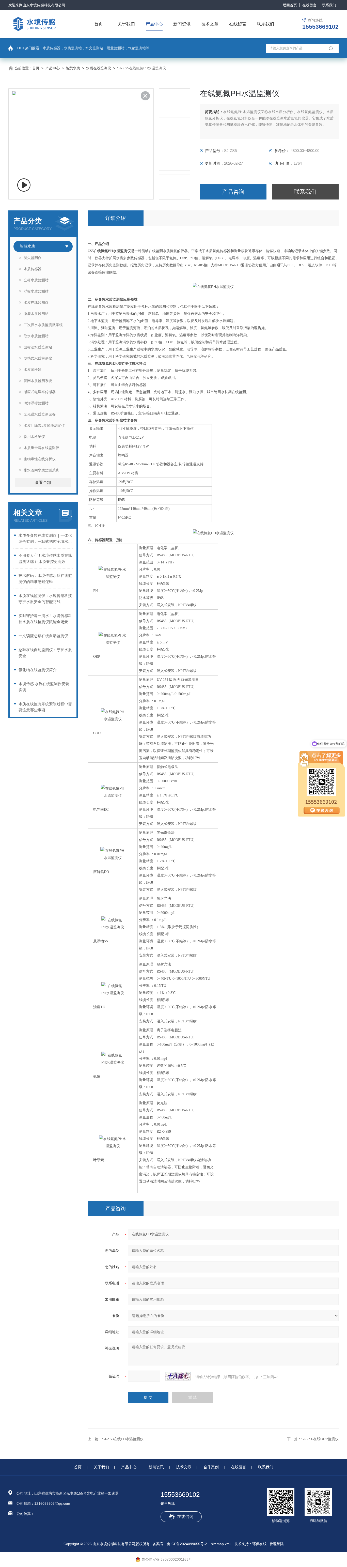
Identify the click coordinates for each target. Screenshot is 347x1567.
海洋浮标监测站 (36, 403)
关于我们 (126, 24)
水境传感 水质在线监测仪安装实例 (44, 687)
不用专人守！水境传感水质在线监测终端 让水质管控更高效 (45, 558)
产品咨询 (233, 192)
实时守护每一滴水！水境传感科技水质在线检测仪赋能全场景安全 (45, 619)
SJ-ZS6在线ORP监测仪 (320, 1439)
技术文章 (209, 24)
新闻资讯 (182, 24)
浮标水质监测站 (36, 291)
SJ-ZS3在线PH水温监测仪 (123, 1439)
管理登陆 (277, 1544)
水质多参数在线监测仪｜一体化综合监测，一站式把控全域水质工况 (45, 539)
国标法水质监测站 (38, 347)
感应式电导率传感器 (40, 392)
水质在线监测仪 (98, 68)
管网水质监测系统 (38, 381)
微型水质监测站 (36, 314)
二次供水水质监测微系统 (43, 325)
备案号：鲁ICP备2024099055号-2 (180, 1544)
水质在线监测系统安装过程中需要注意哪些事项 (45, 707)
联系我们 (329, 5)
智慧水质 (73, 68)
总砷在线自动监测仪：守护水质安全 (45, 653)
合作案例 (211, 1467)
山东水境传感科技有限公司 (44, 5)
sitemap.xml (220, 1544)
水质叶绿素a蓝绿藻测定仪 (44, 425)
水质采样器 (32, 369)
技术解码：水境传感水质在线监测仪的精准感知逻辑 (45, 578)
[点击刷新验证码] (178, 1376)
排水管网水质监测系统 (41, 470)
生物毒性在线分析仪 (40, 459)
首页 (98, 24)
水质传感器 (32, 269)
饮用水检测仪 (34, 437)
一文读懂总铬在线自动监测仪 (43, 636)
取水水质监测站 (36, 336)
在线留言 (309, 5)
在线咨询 (185, 1516)
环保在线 (259, 1544)
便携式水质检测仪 (38, 358)
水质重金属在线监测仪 (41, 448)
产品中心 (154, 24)
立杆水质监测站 (36, 280)
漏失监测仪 (32, 258)
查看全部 (43, 482)
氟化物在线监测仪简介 (38, 670)
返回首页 (290, 5)
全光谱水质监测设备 (40, 414)
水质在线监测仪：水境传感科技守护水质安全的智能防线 (45, 598)
